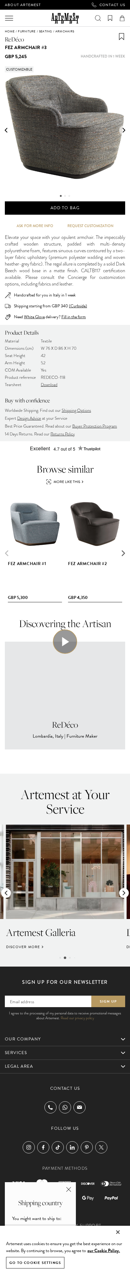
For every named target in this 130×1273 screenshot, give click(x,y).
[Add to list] (121, 36)
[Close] (118, 1232)
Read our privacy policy (77, 1018)
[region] (65, 1249)
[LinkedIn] (72, 1147)
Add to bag (65, 208)
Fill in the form (73, 317)
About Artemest (23, 4)
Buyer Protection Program (94, 426)
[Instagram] (28, 1147)
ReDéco (14, 39)
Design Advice (29, 418)
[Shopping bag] (122, 18)
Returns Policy (62, 434)
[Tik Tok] (57, 1147)
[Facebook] (43, 1147)
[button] (6, 130)
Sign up (108, 1001)
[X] (101, 1147)
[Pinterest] (87, 1147)
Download (49, 385)
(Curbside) (78, 306)
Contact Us (112, 4)
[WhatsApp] (65, 1107)
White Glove (34, 317)
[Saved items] (110, 18)
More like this (67, 481)
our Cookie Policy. (103, 1250)
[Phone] (50, 1107)
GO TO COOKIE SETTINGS (35, 1262)
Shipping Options (76, 410)
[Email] (79, 1107)
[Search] (98, 18)
